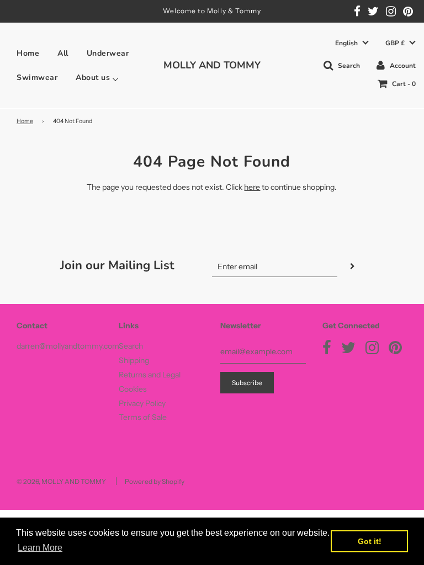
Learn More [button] (40, 547)
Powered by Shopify (154, 481)
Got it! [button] (369, 541)
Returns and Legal (150, 375)
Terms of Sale (143, 417)
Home (28, 53)
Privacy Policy (142, 403)
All (62, 53)
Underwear (108, 53)
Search (131, 346)
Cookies (133, 389)
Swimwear (37, 78)
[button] (352, 43)
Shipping (134, 360)
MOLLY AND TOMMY (212, 65)
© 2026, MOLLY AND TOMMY (61, 481)
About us (93, 78)
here (252, 187)
